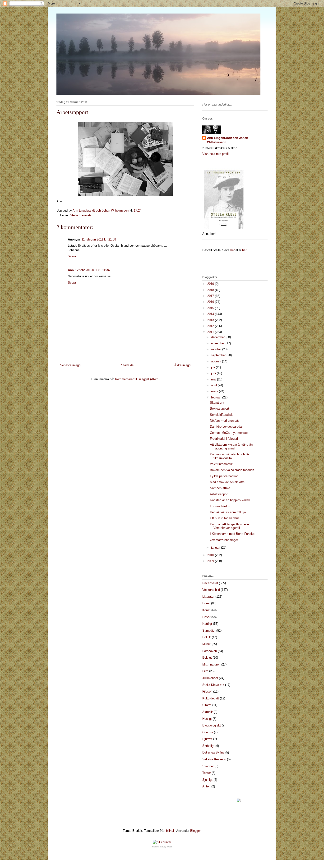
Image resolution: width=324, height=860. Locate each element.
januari (216, 547)
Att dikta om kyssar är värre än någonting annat (231, 446)
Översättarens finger (224, 540)
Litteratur (208, 596)
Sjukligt (207, 779)
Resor (206, 617)
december (218, 337)
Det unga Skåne (213, 752)
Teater (206, 773)
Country (207, 732)
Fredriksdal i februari (224, 438)
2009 (211, 561)
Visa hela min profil (215, 154)
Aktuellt (207, 712)
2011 (211, 332)
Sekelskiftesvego (214, 759)
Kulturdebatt (210, 698)
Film (205, 671)
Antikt (206, 786)
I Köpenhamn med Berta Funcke (232, 534)
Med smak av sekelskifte (227, 482)
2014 (211, 314)
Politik (206, 637)
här (232, 250)
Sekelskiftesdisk (221, 414)
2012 (211, 326)
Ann (71, 270)
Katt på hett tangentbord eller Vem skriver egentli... (230, 526)
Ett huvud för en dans (225, 518)
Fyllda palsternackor (224, 476)
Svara (72, 256)
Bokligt (207, 657)
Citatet (206, 705)
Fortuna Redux (220, 506)
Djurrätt (207, 739)
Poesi (206, 603)
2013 (211, 320)
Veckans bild (211, 590)
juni (214, 373)
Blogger (195, 830)
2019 (211, 284)
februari (216, 397)
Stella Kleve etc (81, 215)
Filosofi (207, 691)
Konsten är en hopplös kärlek (230, 500)
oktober (216, 349)
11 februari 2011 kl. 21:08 (99, 239)
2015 (211, 308)
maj (214, 379)
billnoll (170, 830)
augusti (216, 361)
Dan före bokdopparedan (226, 426)
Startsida (127, 365)
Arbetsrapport (219, 494)
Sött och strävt (220, 488)
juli (213, 367)
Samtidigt (208, 630)
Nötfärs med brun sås (225, 420)
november (218, 343)
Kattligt (207, 623)
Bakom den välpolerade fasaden (232, 470)
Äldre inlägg (182, 365)
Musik (206, 644)
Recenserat (210, 583)
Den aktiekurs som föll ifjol (228, 512)
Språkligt (208, 746)
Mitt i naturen (211, 664)
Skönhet (208, 766)
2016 (211, 302)
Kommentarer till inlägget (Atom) (137, 379)
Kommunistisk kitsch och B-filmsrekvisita (229, 456)
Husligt (207, 719)
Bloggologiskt (211, 725)
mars (215, 391)
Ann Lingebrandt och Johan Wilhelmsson (227, 140)
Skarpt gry (217, 402)
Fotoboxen (209, 651)
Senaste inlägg (70, 365)
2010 (211, 555)
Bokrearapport (219, 408)
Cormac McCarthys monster (229, 433)
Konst (206, 610)
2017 (211, 296)
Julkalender (210, 678)
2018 (211, 290)
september (219, 355)
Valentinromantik (221, 464)
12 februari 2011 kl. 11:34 (92, 270)
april (214, 385)
